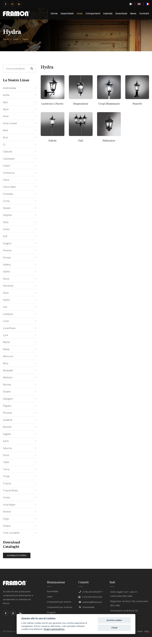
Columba (8, 194)
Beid (5, 130)
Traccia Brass (10, 490)
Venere (7, 511)
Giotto (6, 271)
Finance (7, 250)
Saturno (7, 448)
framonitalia (88, 607)
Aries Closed (10, 123)
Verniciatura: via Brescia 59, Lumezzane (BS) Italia (124, 612)
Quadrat (7, 419)
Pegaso (7, 405)
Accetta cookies (114, 620)
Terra (6, 469)
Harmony (8, 285)
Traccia (7, 483)
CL (4, 144)
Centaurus (9, 172)
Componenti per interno (59, 601)
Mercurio (8, 356)
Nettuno (7, 377)
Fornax (7, 257)
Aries (6, 116)
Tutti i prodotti (11, 532)
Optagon (8, 398)
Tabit (6, 462)
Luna (6, 321)
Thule (6, 476)
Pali (80, 140)
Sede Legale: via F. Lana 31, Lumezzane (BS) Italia (124, 594)
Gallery (7, 264)
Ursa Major (9, 504)
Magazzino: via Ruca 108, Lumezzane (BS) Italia (129, 603)
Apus (6, 109)
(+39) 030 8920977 (93, 591)
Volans (7, 525)
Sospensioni (80, 103)
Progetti (51, 612)
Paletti (52, 140)
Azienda (107, 13)
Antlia (6, 95)
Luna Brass (9, 328)
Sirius (6, 455)
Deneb (6, 208)
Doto (6, 222)
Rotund (7, 426)
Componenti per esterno (59, 607)
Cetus (6, 179)
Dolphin (7, 215)
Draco (6, 229)
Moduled (8, 370)
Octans (7, 391)
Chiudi (114, 627)
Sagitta (7, 434)
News (133, 13)
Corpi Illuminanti (109, 103)
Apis (5, 102)
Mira (5, 363)
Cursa (6, 201)
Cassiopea (8, 158)
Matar (6, 349)
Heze (6, 292)
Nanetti (137, 103)
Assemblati (67, 13)
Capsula (7, 151)
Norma (7, 384)
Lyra (5, 335)
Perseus (7, 412)
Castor (6, 165)
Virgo (6, 518)
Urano (6, 497)
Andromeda (9, 88)
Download (121, 13)
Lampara (8, 314)
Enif (5, 236)
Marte (6, 342)
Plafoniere (109, 140)
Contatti (144, 13)
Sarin (6, 441)
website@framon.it (92, 602)
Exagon (7, 243)
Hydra (25, 39)
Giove (6, 278)
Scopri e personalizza (54, 629)
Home (54, 13)
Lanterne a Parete (52, 103)
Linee (80, 13)
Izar (5, 306)
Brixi (5, 137)
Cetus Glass (9, 186)
